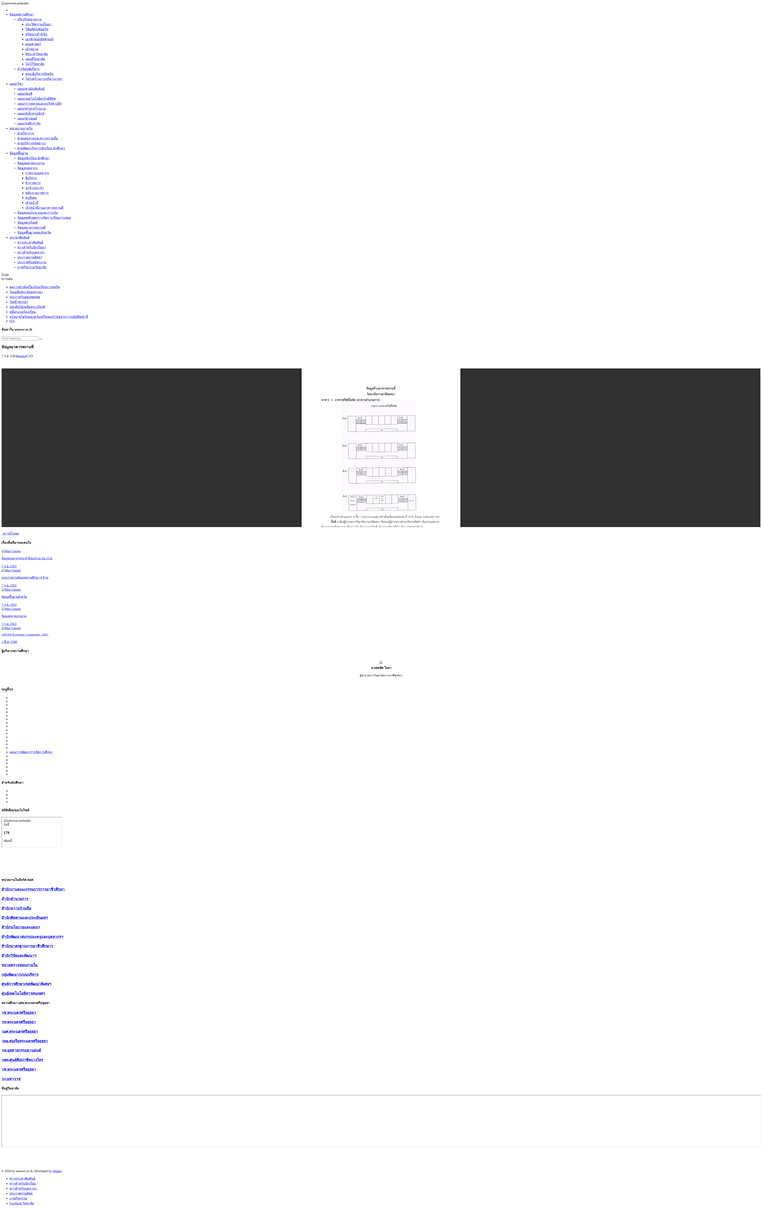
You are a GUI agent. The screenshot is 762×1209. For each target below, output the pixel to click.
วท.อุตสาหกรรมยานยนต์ (21, 1050)
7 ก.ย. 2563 (9, 566)
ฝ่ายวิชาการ (25, 133)
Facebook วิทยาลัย (22, 1203)
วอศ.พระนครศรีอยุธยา (20, 1031)
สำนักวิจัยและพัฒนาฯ (19, 955)
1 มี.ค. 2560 (9, 641)
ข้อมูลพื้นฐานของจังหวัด (34, 232)
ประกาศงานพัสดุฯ (29, 257)
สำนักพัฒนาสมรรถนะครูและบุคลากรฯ (32, 937)
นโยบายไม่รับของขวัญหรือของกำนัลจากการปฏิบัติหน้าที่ (49, 316)
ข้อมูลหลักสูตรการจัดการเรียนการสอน (44, 217)
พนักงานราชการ (37, 193)
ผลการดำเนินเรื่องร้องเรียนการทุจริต (35, 287)
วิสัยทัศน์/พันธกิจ (36, 29)
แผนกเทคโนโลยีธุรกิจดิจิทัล (36, 98)
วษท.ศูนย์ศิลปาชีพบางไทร (22, 1060)
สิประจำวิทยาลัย (36, 54)
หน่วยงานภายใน (21, 128)
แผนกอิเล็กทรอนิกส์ (30, 113)
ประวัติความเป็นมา (38, 24)
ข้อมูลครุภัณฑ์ (27, 222)
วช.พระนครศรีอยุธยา (19, 1013)
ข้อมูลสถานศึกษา (22, 14)
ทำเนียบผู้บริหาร (28, 69)
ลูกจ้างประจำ (34, 188)
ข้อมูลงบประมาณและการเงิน (37, 212)
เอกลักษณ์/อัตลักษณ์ (39, 39)
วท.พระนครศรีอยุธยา (19, 1022)
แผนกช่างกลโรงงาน (31, 108)
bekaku (21, 356)
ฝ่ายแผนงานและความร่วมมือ (37, 138)
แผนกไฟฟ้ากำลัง (28, 123)
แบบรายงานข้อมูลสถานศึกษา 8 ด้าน (25, 577)
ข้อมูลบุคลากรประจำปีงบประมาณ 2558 (27, 558)
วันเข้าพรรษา (19, 302)
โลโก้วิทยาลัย (34, 64)
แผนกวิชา (16, 83)
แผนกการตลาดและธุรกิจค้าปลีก (39, 103)
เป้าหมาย (31, 49)
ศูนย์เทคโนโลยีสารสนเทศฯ (23, 993)
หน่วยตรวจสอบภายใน (20, 965)
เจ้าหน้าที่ (31, 202)
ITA (12, 321)
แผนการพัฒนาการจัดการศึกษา (31, 752)
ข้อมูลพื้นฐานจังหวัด (14, 596)
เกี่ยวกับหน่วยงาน (29, 19)
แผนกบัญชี (24, 93)
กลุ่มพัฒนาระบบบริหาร (20, 974)
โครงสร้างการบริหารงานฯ (43, 79)
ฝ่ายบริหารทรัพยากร (31, 143)
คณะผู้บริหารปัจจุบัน (39, 74)
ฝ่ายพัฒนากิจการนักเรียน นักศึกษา (41, 148)
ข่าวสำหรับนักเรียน (23, 1183)
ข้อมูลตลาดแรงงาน (30, 163)
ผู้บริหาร (31, 178)
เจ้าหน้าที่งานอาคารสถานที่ (44, 207)
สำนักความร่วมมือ (16, 908)
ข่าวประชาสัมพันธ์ (30, 242)
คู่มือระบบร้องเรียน (23, 312)
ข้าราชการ (33, 183)
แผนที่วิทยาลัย (35, 59)
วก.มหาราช (11, 1079)
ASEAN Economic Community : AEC (25, 634)
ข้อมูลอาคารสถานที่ (31, 227)
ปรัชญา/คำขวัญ (36, 34)
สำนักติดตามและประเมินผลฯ (25, 918)
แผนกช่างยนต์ (27, 118)
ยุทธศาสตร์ (33, 44)
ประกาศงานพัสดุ (21, 1193)
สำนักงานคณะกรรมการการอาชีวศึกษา (33, 889)
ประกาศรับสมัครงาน (31, 262)
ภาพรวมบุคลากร (37, 173)
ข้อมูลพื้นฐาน (19, 153)
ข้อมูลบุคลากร (27, 168)
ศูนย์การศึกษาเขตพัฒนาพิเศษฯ (26, 984)
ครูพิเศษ (31, 197)
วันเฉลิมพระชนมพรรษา (26, 292)
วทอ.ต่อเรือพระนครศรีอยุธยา (25, 1041)
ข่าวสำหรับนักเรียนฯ (31, 247)
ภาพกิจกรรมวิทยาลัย (31, 267)
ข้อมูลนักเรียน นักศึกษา (33, 158)
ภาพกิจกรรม (18, 1198)
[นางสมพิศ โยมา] (381, 662)
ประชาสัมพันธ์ (20, 237)
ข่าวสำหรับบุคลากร (31, 252)
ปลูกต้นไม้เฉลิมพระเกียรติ (27, 307)
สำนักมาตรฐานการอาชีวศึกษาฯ (27, 946)
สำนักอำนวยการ (15, 899)
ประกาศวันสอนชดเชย (25, 297)
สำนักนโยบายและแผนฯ (21, 927)
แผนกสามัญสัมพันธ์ (31, 88)
